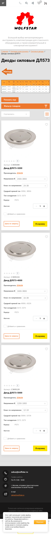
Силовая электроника (19, 51)
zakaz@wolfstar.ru (19, 472)
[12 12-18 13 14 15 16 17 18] (34, 410)
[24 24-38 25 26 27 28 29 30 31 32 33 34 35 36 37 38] (34, 186)
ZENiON (20, 173)
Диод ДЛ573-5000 (13, 392)
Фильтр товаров (12, 106)
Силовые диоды (37, 51)
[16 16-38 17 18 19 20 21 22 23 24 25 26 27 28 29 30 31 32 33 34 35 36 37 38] (34, 298)
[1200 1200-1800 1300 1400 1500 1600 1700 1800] (31, 403)
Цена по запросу (11, 224)
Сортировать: (9, 114)
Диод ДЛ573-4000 (13, 280)
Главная (4, 51)
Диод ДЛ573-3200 (13, 168)
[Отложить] (46, 124)
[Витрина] (47, 114)
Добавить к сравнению (16, 214)
